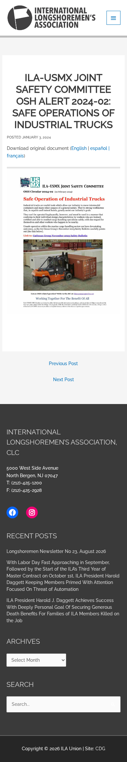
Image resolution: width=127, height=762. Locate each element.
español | (99, 148)
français (15, 155)
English (79, 148)
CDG (100, 748)
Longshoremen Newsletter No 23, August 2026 (56, 551)
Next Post (63, 379)
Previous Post (63, 363)
